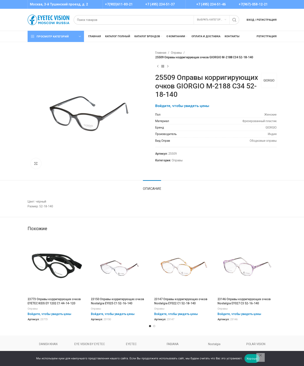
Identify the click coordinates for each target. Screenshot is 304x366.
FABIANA (173, 344)
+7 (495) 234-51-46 (211, 4)
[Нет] (260, 357)
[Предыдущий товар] (157, 66)
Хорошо (252, 358)
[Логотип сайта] (48, 19)
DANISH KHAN (48, 344)
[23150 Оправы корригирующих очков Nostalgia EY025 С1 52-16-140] (120, 265)
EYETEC (131, 344)
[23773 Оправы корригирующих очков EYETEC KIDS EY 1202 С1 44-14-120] (57, 265)
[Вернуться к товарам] (162, 66)
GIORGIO (269, 80)
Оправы (176, 52)
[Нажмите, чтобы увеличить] (36, 163)
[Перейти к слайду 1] (150, 326)
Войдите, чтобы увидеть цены (182, 106)
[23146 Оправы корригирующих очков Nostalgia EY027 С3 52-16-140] (247, 265)
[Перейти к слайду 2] (154, 326)
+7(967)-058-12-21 (253, 4)
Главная (160, 52)
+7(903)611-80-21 (119, 4)
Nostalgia (214, 344)
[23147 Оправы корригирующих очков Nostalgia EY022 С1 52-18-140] (183, 265)
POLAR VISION (255, 344)
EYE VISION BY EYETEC (89, 344)
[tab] (152, 186)
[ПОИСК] (234, 20)
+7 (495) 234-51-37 (160, 4)
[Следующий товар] (167, 66)
